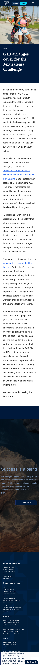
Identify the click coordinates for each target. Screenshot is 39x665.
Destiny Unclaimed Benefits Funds (13, 629)
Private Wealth (7, 576)
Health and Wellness (9, 571)
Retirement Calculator (9, 644)
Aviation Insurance (8, 589)
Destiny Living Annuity (9, 624)
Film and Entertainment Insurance (13, 596)
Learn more (26, 502)
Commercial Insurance (9, 591)
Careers (5, 649)
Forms (5, 646)
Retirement (6, 578)
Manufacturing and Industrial (11, 600)
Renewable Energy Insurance (12, 607)
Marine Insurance (8, 602)
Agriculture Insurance (9, 587)
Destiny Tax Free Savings (10, 631)
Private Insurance (8, 574)
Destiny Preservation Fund (11, 622)
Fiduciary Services (8, 567)
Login (23, 3)
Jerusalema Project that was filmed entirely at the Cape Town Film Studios (18, 174)
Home (5, 48)
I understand (31, 662)
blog (11, 48)
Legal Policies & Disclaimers (11, 651)
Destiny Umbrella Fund (10, 627)
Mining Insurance (8, 605)
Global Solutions (8, 611)
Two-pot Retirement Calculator (12, 633)
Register (15, 3)
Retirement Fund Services (11, 609)
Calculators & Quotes (9, 642)
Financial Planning (8, 569)
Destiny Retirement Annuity (11, 620)
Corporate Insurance (9, 593)
